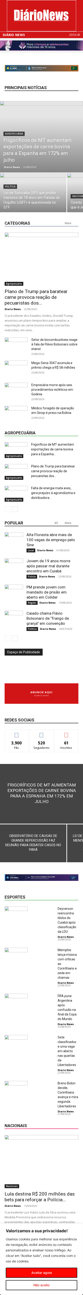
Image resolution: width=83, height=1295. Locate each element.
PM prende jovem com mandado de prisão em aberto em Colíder (47, 592)
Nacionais (12, 1186)
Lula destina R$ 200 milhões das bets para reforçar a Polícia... (40, 1196)
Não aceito (41, 1285)
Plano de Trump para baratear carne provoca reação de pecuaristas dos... (36, 297)
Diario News (12, 167)
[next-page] (15, 509)
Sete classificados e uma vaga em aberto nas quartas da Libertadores (67, 1051)
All (56, 523)
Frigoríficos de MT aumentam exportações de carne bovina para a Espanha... (52, 449)
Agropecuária (14, 134)
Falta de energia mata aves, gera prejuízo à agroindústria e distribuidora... (53, 493)
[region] (41, 1259)
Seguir (42, 733)
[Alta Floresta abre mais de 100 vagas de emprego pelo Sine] (14, 541)
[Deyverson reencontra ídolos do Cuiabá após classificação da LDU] (16, 914)
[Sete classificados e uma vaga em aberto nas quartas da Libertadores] (16, 1043)
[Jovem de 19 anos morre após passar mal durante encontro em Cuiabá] (14, 567)
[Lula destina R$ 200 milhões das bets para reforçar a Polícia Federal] (41, 1161)
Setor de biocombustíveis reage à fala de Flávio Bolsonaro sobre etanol (54, 344)
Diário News (14, 35)
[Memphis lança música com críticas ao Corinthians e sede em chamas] (16, 956)
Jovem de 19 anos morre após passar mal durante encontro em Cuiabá (48, 566)
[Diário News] (41, 15)
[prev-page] (7, 509)
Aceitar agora (41, 1273)
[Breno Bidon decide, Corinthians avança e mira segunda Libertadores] (16, 1089)
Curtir (17, 733)
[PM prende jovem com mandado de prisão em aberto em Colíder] (14, 594)
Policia (32, 576)
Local (31, 550)
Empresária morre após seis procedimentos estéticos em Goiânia (52, 389)
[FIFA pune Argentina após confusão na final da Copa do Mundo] (16, 1001)
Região (32, 602)
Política (10, 186)
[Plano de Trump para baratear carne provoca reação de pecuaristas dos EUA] (41, 259)
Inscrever (66, 733)
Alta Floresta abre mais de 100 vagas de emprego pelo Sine (51, 539)
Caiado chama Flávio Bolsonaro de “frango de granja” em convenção (48, 618)
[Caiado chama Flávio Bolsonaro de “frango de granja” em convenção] (14, 620)
